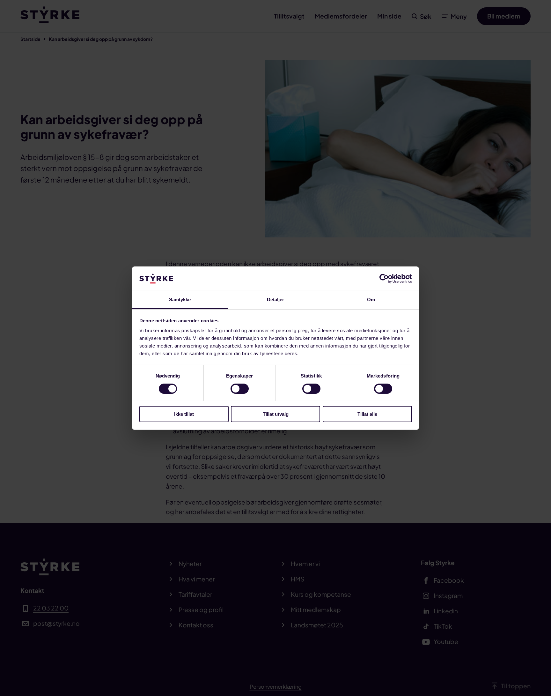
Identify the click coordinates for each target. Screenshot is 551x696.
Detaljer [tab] (275, 299)
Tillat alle (367, 414)
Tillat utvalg (276, 414)
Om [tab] (371, 299)
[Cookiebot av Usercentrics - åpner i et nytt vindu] (384, 278)
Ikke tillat (184, 414)
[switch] (240, 389)
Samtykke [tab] (180, 299)
